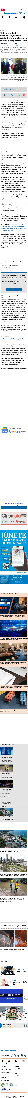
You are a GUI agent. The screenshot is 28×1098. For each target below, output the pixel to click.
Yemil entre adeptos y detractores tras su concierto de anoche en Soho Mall (12, 950)
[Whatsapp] (11, 1055)
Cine (15, 1073)
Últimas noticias (7, 745)
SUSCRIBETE (14, 289)
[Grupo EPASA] (5, 1089)
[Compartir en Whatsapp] (19, 95)
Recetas (16, 1075)
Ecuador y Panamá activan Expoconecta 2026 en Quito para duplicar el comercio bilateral (13, 874)
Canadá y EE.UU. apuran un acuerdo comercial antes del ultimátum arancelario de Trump (13, 926)
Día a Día (17, 1068)
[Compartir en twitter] (12, 95)
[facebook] (15, 1055)
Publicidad (4, 1075)
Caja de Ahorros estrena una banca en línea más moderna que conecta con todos (14, 638)
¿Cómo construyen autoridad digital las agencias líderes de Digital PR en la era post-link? (14, 686)
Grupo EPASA (5, 1078)
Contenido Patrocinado (9, 594)
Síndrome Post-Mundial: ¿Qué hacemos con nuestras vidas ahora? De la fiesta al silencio (12, 615)
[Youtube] (22, 1055)
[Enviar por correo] (24, 95)
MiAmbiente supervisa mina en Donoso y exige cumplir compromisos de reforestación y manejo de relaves (8, 776)
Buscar (3, 1066)
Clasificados (5, 1072)
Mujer (16, 1071)
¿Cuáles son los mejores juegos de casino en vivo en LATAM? (13, 710)
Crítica (16, 1066)
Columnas (4, 962)
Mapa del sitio (6, 1069)
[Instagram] (25, 1055)
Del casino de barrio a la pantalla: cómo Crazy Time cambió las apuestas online (13, 662)
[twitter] (18, 1055)
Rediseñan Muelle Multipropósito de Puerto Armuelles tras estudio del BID (12, 850)
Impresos (17, 1078)
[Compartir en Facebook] (5, 95)
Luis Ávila (2, 45)
